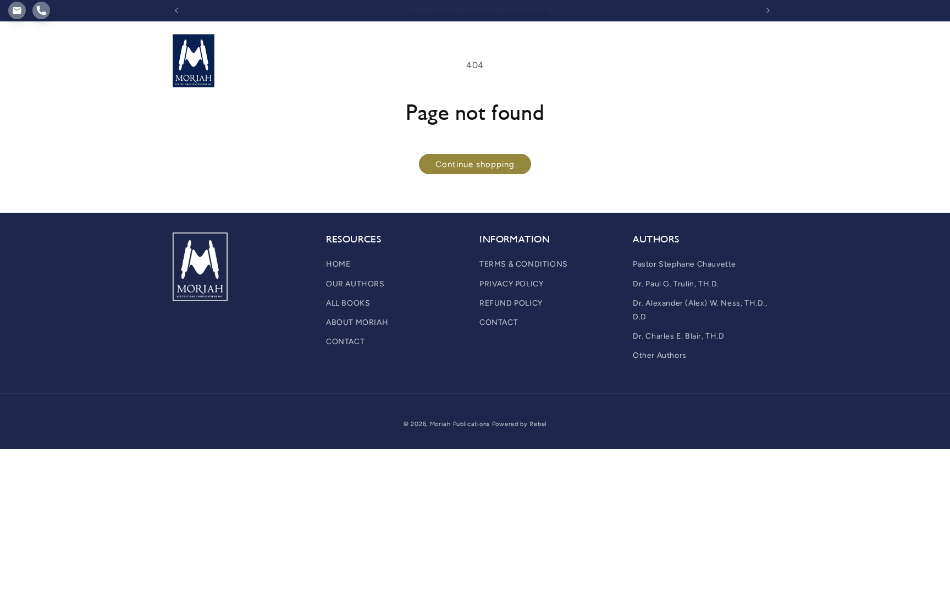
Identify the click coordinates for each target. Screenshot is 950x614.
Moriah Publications (460, 424)
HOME (338, 264)
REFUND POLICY (511, 303)
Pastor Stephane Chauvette (684, 264)
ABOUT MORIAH (357, 322)
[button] (320, 43)
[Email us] (17, 10)
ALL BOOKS (348, 303)
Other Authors (660, 355)
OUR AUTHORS (355, 284)
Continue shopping (475, 164)
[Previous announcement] (176, 10)
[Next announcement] (768, 10)
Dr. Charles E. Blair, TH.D (679, 336)
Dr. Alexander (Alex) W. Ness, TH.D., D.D (700, 310)
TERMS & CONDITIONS (523, 264)
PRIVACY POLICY (511, 284)
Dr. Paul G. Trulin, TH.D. (676, 284)
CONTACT (345, 341)
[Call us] (41, 10)
